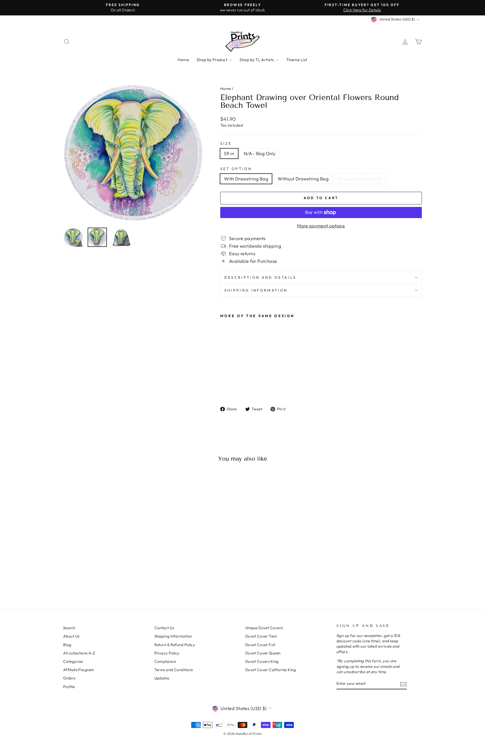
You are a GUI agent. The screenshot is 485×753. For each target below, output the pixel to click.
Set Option (236, 169)
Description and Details (260, 277)
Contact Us (164, 627)
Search (69, 627)
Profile (69, 686)
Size (226, 143)
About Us (71, 636)
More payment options (321, 226)
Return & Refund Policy (174, 644)
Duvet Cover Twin (261, 636)
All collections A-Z (79, 653)
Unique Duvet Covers (264, 627)
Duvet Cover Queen (263, 653)
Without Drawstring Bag (303, 179)
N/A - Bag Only (259, 153)
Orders (69, 678)
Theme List (296, 59)
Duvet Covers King (262, 661)
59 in (229, 153)
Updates (161, 678)
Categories (73, 661)
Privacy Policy (167, 653)
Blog (67, 644)
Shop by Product (212, 59)
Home (183, 59)
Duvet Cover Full (260, 644)
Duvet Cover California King (270, 669)
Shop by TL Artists (257, 59)
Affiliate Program (78, 669)
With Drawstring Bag (246, 179)
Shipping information (255, 290)
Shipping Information (173, 636)
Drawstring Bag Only (360, 179)
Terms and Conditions (173, 669)
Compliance (165, 661)
